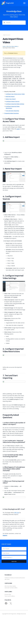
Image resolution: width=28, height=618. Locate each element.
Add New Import (10, 96)
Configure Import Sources (12, 101)
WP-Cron (16, 512)
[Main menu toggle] (24, 3)
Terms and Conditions (10, 596)
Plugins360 (10, 3)
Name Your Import (11, 99)
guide (18, 129)
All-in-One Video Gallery (10, 586)
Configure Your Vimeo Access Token (15, 94)
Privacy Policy (8, 594)
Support (5, 535)
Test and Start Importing (12, 110)
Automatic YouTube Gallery (11, 587)
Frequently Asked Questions (11, 113)
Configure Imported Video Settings (15, 104)
